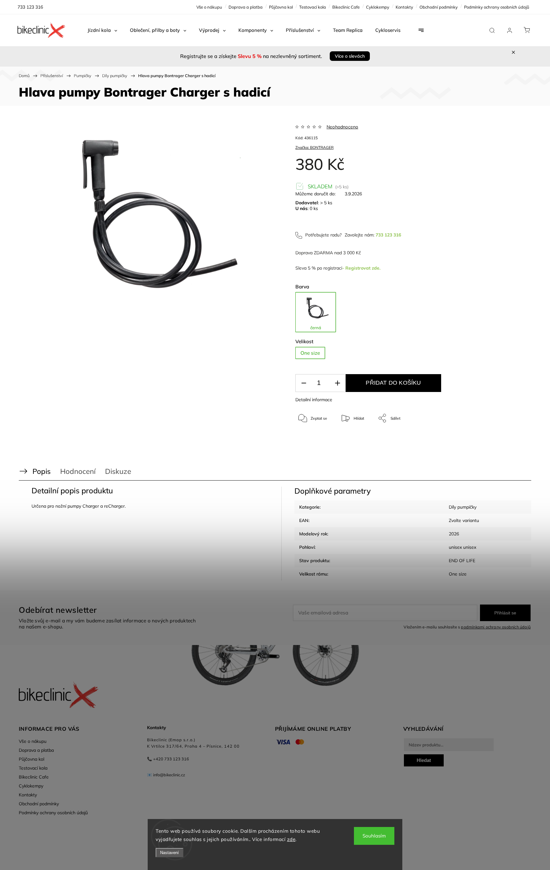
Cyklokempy (377, 7)
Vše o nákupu (209, 7)
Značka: (314, 147)
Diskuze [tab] (118, 471)
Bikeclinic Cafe (346, 7)
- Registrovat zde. (361, 268)
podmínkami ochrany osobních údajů (496, 626)
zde (291, 839)
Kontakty (404, 7)
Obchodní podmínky (439, 7)
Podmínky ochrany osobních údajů (496, 7)
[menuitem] (102, 30)
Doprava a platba (246, 7)
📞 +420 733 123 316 (168, 758)
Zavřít (500, 439)
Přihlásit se (505, 612)
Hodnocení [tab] (77, 471)
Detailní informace (313, 399)
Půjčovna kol (281, 7)
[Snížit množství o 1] (304, 383)
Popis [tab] (41, 471)
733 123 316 (388, 235)
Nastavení (169, 852)
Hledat (424, 760)
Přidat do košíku (393, 383)
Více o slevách (350, 56)
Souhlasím (374, 836)
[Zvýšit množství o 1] (337, 383)
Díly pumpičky (462, 507)
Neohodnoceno (342, 127)
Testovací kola (312, 7)
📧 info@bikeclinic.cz (166, 774)
